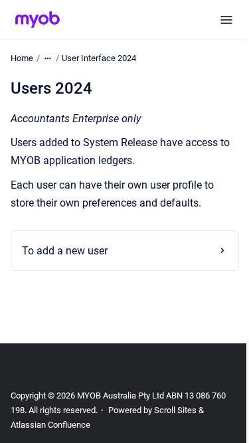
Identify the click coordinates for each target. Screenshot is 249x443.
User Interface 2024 (99, 58)
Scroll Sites (175, 410)
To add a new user (65, 250)
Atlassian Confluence (50, 425)
